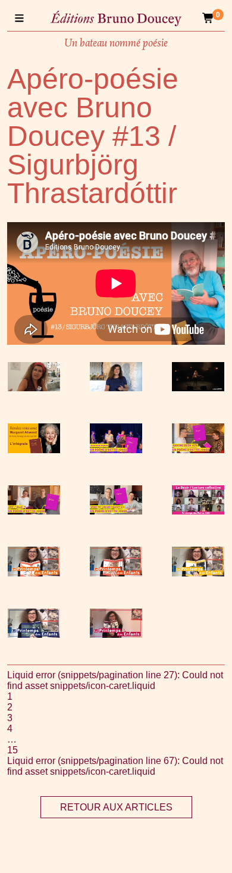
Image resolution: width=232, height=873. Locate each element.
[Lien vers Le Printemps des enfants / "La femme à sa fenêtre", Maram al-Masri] (116, 573)
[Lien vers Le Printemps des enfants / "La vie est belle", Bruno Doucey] (116, 634)
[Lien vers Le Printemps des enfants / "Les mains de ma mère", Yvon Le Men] (198, 573)
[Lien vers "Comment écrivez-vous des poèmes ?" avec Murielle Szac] (34, 388)
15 (12, 750)
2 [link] (9, 707)
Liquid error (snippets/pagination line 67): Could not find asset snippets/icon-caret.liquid (115, 766)
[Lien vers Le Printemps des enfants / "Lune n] (34, 634)
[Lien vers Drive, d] (116, 450)
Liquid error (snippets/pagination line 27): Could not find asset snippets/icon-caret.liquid (115, 680)
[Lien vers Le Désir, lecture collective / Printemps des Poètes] (198, 511)
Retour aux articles (116, 807)
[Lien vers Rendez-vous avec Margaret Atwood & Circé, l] (34, 450)
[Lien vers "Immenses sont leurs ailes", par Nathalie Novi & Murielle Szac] (116, 388)
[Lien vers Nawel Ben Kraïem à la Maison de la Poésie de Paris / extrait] (198, 388)
